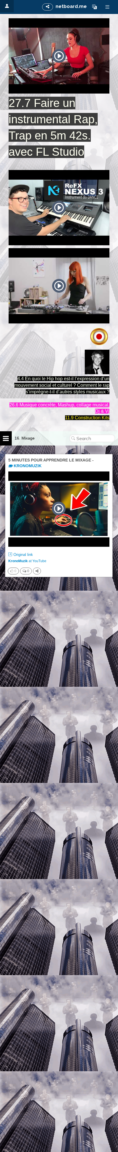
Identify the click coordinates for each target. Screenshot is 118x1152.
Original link (23, 554)
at (27, 561)
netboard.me (71, 6)
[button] (94, 7)
